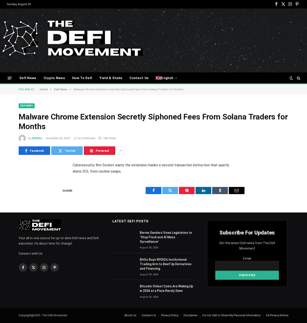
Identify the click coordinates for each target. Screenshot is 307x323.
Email (247, 258)
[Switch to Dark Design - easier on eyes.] (291, 78)
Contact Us (139, 78)
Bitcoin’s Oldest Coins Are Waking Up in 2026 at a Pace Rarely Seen (166, 288)
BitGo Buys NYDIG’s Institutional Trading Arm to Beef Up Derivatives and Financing (165, 264)
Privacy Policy (169, 315)
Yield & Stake (110, 78)
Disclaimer (190, 315)
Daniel (37, 138)
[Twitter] (26, 188)
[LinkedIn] (26, 199)
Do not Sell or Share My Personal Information (231, 315)
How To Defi (82, 78)
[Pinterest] (26, 211)
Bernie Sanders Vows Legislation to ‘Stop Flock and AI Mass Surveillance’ (166, 237)
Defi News (28, 78)
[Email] (26, 222)
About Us (130, 315)
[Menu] (10, 77)
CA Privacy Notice (277, 315)
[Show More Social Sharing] (120, 150)
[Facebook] (26, 177)
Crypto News (54, 78)
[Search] (298, 78)
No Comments (87, 138)
